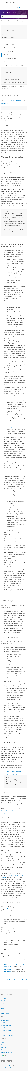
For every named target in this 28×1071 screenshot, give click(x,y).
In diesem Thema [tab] (7, 108)
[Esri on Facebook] (5, 1061)
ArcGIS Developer (6, 1030)
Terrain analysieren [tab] (9, 76)
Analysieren (12, 21)
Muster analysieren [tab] (9, 37)
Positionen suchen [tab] (9, 30)
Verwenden (4, 21)
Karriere (3, 1044)
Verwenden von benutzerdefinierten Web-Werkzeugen (13, 87)
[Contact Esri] (10, 1061)
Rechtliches (21, 1068)
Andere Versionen (16, 100)
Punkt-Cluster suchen (10, 58)
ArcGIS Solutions (6, 1033)
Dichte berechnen (9, 44)
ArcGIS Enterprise (9, 2)
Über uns (3, 1042)
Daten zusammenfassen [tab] (10, 27)
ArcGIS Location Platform (8, 1028)
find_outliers (7, 971)
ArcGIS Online (5, 1020)
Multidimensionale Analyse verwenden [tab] (14, 82)
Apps (2, 1011)
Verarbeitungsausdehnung (11, 774)
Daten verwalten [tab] (8, 72)
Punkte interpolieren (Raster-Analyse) (14, 65)
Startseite (4, 998)
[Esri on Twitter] (2, 1061)
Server (3, 1003)
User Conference (6, 1050)
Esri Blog (3, 1047)
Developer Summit (6, 1052)
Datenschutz (4, 1068)
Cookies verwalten (12, 1068)
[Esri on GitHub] (8, 1061)
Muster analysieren (8, 23)
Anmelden (24, 7)
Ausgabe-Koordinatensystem (12, 771)
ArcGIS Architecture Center (9, 1035)
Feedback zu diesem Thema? (18, 980)
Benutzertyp (11, 909)
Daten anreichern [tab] (8, 34)
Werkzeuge (21, 21)
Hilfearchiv (4, 103)
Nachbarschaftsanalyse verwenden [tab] (13, 69)
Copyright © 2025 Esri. (7, 1066)
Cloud (3, 1008)
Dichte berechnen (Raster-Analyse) (13, 48)
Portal (3, 1001)
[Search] (17, 7)
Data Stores (4, 1006)
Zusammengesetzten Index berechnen (14, 41)
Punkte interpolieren (9, 62)
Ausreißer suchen (9, 55)
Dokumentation (5, 1013)
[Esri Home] (4, 1055)
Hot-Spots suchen (9, 51)
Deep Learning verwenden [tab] (11, 79)
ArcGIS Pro (4, 1023)
